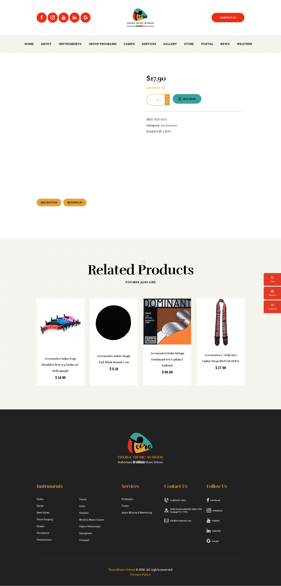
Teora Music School (121, 570)
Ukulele (84, 512)
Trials (125, 505)
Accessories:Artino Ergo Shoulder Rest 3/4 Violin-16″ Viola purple (60, 365)
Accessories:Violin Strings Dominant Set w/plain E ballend (167, 359)
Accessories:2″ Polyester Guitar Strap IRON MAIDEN (220, 358)
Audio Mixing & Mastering (137, 512)
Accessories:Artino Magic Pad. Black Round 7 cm (113, 359)
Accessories (169, 125)
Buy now (189, 99)
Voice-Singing (45, 519)
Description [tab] (49, 202)
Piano (40, 499)
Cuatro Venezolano (90, 526)
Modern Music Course (91, 519)
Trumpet (84, 540)
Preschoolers (44, 539)
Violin (83, 499)
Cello (82, 506)
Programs (127, 499)
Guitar (40, 505)
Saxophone (85, 533)
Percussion (43, 532)
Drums (40, 526)
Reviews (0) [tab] (74, 202)
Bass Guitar (43, 512)
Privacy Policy (140, 574)
